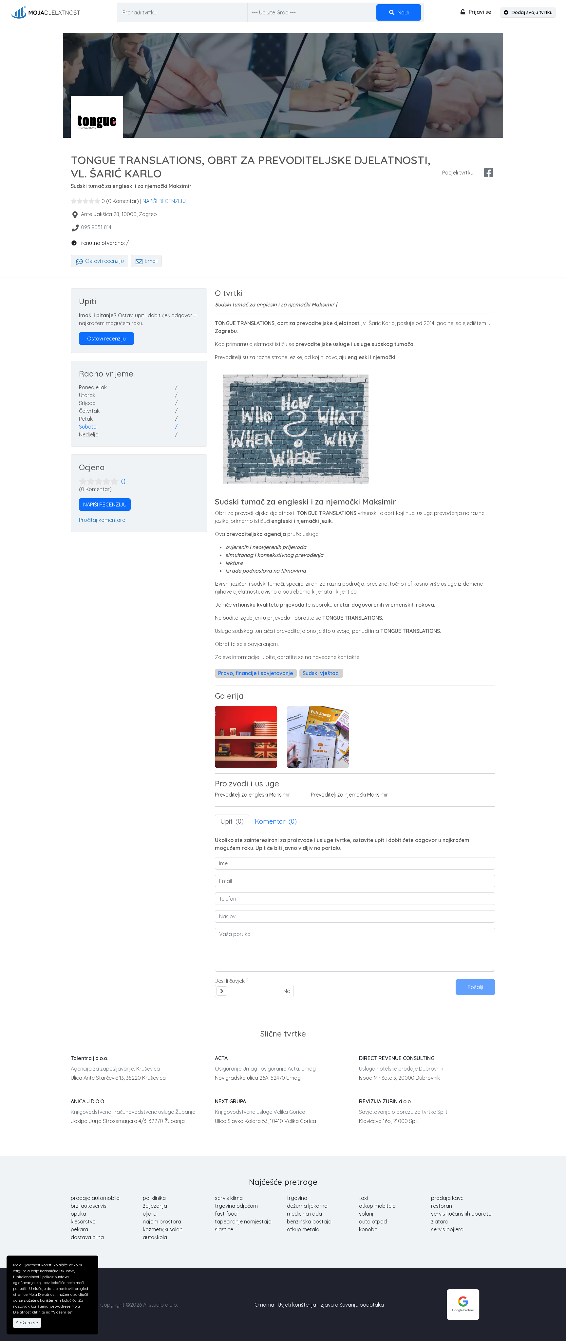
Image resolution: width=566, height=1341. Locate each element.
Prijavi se (479, 12)
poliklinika (154, 1198)
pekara (79, 1229)
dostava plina (87, 1237)
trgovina (297, 1198)
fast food (226, 1213)
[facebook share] (488, 172)
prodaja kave (447, 1198)
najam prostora (162, 1221)
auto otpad (373, 1221)
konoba (368, 1229)
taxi (363, 1198)
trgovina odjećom (236, 1206)
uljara (150, 1213)
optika (78, 1213)
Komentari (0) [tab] (276, 821)
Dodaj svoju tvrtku (531, 12)
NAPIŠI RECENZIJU (164, 201)
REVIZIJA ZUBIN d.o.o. (385, 1101)
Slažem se (27, 1323)
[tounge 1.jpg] (246, 737)
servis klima (229, 1198)
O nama (264, 1304)
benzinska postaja (309, 1221)
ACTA (221, 1058)
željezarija (155, 1206)
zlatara (439, 1221)
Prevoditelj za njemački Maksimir (349, 794)
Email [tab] (150, 261)
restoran (441, 1206)
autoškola (155, 1237)
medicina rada (304, 1213)
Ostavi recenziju (104, 261)
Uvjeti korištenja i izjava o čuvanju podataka (331, 1304)
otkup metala (303, 1229)
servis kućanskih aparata (461, 1213)
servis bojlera (447, 1229)
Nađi (402, 12)
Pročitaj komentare (102, 520)
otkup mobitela (377, 1206)
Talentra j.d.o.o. (89, 1058)
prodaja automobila (95, 1198)
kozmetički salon (162, 1229)
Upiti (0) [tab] (232, 821)
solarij (366, 1213)
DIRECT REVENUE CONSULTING (396, 1058)
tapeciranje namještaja (243, 1221)
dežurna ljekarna (307, 1206)
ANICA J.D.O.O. (88, 1101)
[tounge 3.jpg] (318, 737)
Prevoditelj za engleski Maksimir (252, 794)
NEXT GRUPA (230, 1101)
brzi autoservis (88, 1206)
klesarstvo (83, 1221)
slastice (224, 1229)
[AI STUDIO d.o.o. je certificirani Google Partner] (463, 1304)
